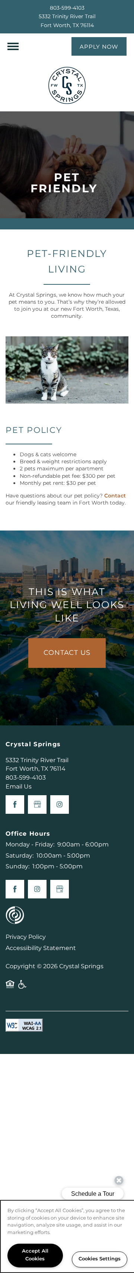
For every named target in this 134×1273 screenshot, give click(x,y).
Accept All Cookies (35, 1255)
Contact (115, 496)
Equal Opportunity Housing (10, 987)
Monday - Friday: (30, 844)
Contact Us (67, 652)
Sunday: (17, 866)
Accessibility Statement (41, 948)
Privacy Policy (26, 937)
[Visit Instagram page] (59, 804)
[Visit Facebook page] (15, 804)
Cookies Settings (100, 1259)
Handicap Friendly (22, 987)
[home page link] (67, 85)
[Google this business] (37, 804)
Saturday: (20, 856)
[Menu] (13, 46)
